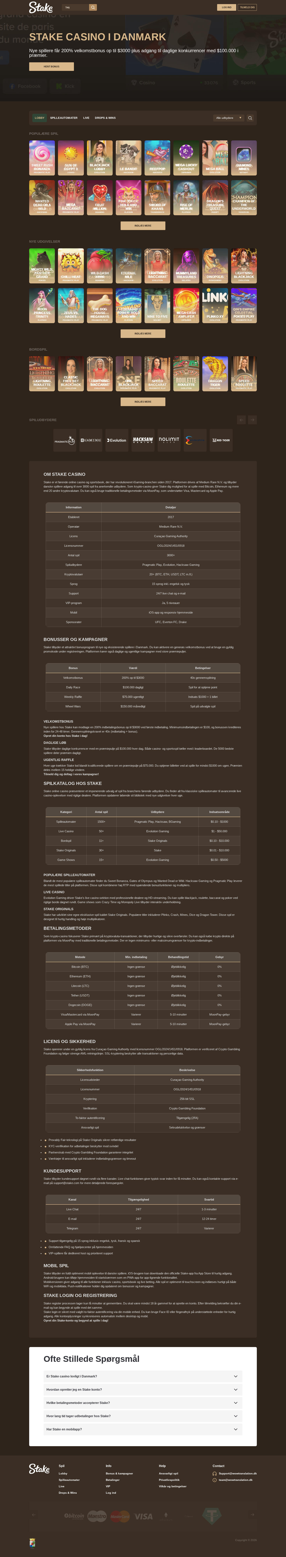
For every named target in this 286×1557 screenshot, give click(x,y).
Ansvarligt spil (168, 1473)
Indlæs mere (143, 225)
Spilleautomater (64, 117)
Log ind (227, 7)
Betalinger (112, 1479)
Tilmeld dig (247, 7)
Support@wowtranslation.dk (238, 1473)
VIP (108, 1486)
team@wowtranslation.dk (236, 1479)
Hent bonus (51, 66)
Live (86, 117)
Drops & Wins (105, 117)
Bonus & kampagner (119, 1473)
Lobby (40, 117)
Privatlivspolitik (169, 1479)
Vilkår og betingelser (172, 1486)
